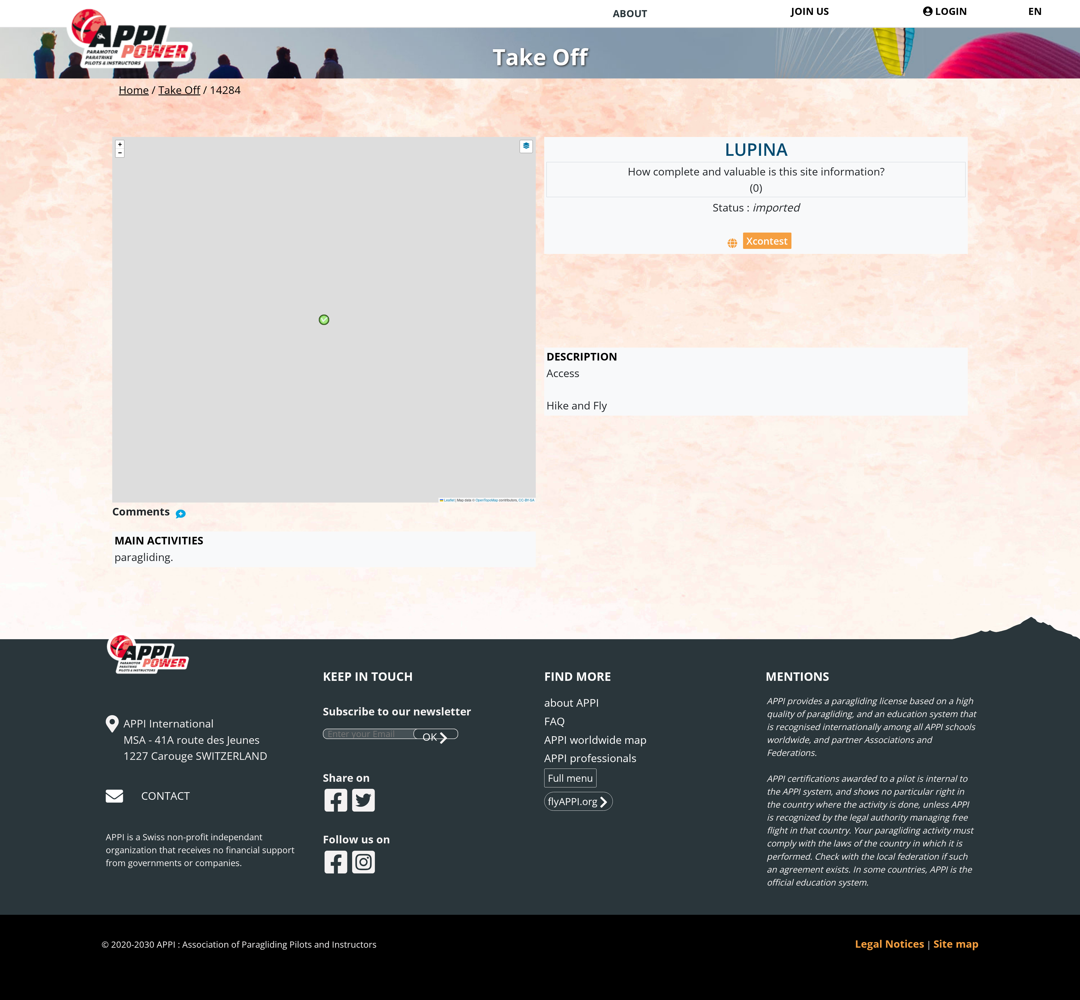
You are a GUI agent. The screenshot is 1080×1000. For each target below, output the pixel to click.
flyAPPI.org (572, 801)
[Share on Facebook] (336, 801)
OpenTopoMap (487, 499)
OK (429, 734)
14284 (225, 89)
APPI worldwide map (595, 739)
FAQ (554, 721)
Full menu (570, 778)
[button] (324, 319)
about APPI (571, 702)
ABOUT (630, 13)
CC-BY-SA (526, 499)
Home (134, 89)
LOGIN (950, 11)
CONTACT (165, 795)
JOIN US (810, 11)
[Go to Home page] (139, 53)
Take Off (179, 89)
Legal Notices (889, 944)
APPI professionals (590, 758)
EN (1035, 11)
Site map (955, 944)
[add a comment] (181, 512)
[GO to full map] (732, 242)
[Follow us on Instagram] (364, 863)
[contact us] (115, 798)
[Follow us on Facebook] (336, 863)
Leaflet (448, 499)
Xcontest (767, 240)
